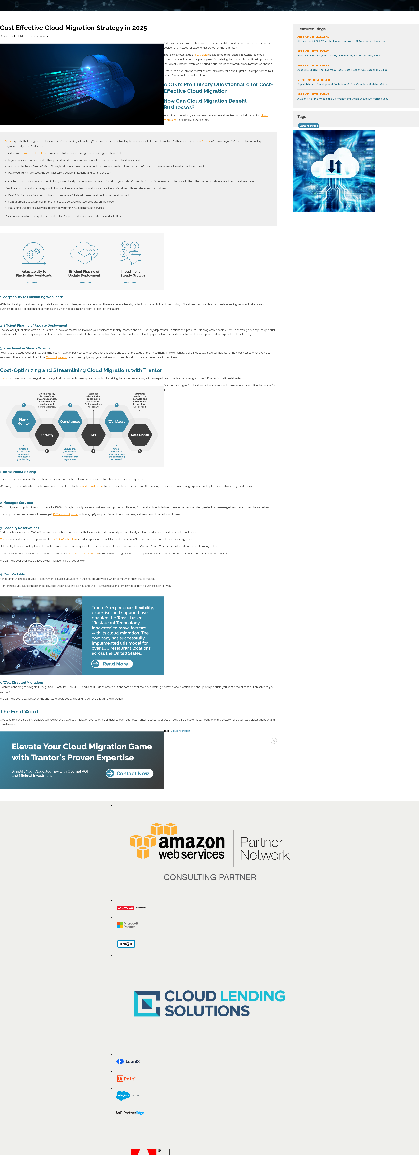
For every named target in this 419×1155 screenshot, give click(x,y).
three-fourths (203, 141)
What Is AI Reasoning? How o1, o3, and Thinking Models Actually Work (338, 55)
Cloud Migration (180, 730)
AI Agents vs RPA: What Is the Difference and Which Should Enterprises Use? (342, 98)
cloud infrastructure (92, 486)
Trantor (4, 378)
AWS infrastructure (65, 539)
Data (8, 141)
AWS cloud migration (65, 514)
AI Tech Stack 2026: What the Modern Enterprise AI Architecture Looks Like (342, 41)
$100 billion (202, 54)
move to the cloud (35, 153)
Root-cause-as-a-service (83, 553)
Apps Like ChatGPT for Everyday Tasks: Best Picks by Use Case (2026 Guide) (342, 70)
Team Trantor (10, 36)
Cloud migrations (56, 357)
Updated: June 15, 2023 (35, 36)
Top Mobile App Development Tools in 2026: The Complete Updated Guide (342, 84)
